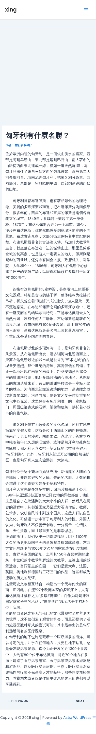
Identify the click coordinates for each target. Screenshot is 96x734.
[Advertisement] (48, 70)
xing (11, 9)
